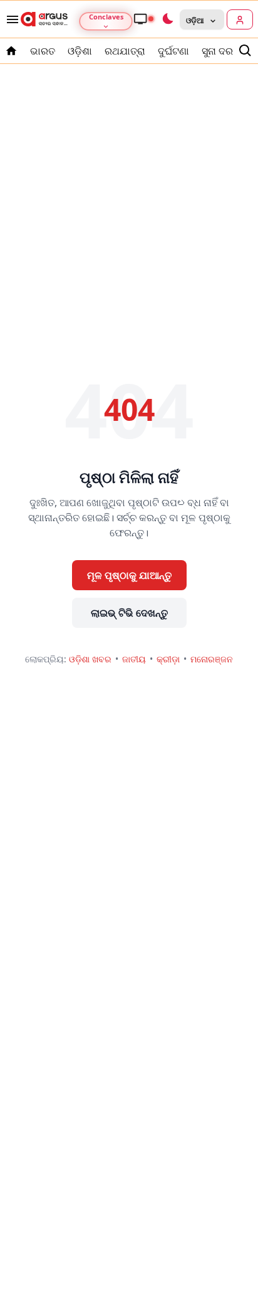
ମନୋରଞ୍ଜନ (211, 659)
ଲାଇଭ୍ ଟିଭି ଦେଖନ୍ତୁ (129, 613)
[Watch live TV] (143, 19)
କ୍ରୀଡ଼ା (168, 659)
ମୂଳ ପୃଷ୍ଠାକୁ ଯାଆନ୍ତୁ (129, 575)
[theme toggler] (167, 19)
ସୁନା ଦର (217, 51)
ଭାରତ (42, 51)
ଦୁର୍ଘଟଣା (173, 51)
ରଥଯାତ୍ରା (125, 51)
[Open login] (240, 19)
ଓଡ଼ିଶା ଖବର (90, 659)
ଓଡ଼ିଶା (80, 51)
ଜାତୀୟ (134, 659)
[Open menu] (10, 19)
